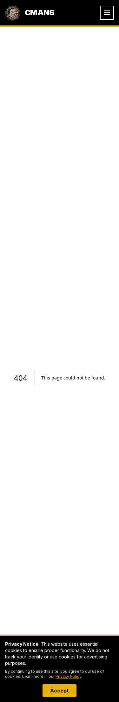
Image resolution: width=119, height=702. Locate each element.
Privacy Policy (68, 676)
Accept (59, 690)
